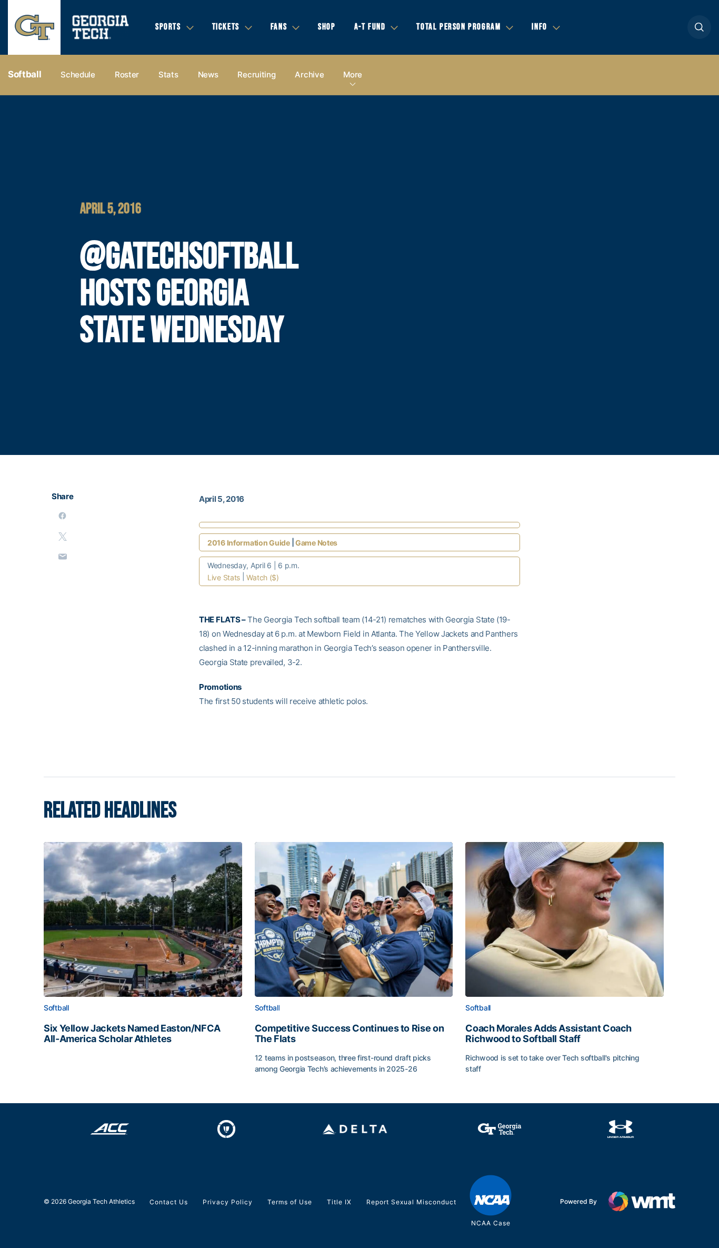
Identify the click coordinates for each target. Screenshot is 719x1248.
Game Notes (316, 542)
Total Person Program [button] (458, 27)
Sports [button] (168, 27)
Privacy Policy (228, 1202)
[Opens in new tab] (110, 1129)
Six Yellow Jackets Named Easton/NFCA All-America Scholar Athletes (132, 1033)
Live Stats (223, 577)
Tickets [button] (225, 27)
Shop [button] (326, 27)
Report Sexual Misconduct (411, 1202)
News (208, 75)
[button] (699, 27)
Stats (168, 75)
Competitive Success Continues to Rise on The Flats (349, 1033)
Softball (24, 74)
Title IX (339, 1202)
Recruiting (256, 75)
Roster (127, 75)
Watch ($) (262, 577)
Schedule (78, 75)
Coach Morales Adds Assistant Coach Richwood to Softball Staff (548, 1033)
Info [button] (539, 27)
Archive (309, 75)
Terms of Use (289, 1202)
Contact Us (168, 1202)
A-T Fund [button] (370, 27)
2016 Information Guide (248, 542)
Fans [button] (279, 27)
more (352, 75)
